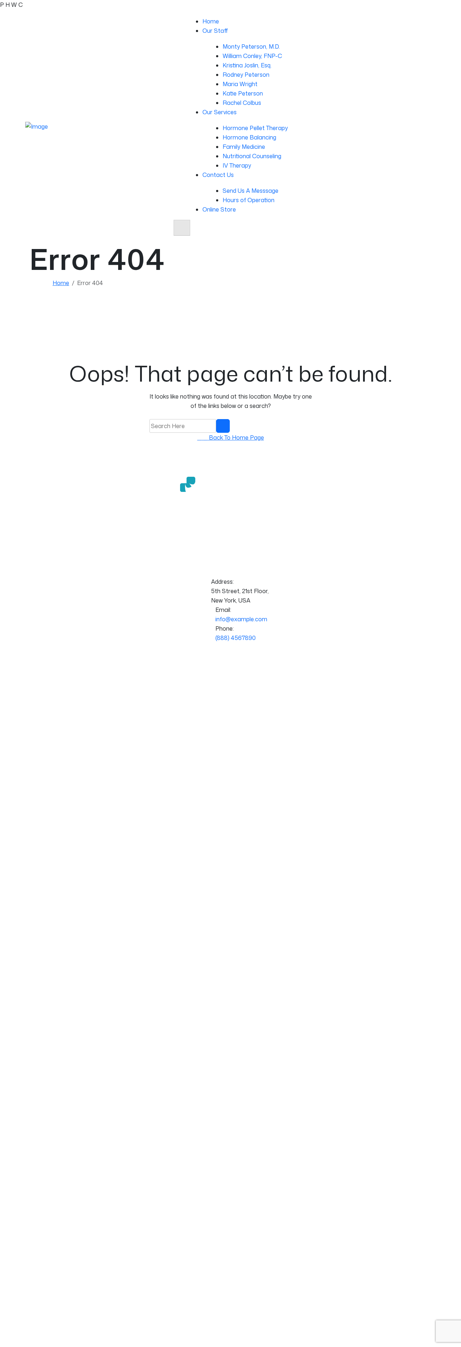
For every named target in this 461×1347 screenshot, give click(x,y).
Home (210, 21)
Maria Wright (240, 84)
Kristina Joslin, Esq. (247, 65)
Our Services (219, 112)
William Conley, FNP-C (252, 56)
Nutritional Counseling (252, 156)
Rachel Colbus (242, 103)
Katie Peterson (243, 93)
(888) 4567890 (235, 638)
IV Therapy (237, 165)
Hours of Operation (248, 200)
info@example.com (241, 619)
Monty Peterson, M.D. (251, 46)
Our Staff (215, 31)
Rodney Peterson (246, 75)
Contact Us (218, 175)
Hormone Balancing (249, 137)
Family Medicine (244, 147)
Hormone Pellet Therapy (255, 128)
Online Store (219, 209)
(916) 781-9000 (416, 165)
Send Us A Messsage (250, 191)
